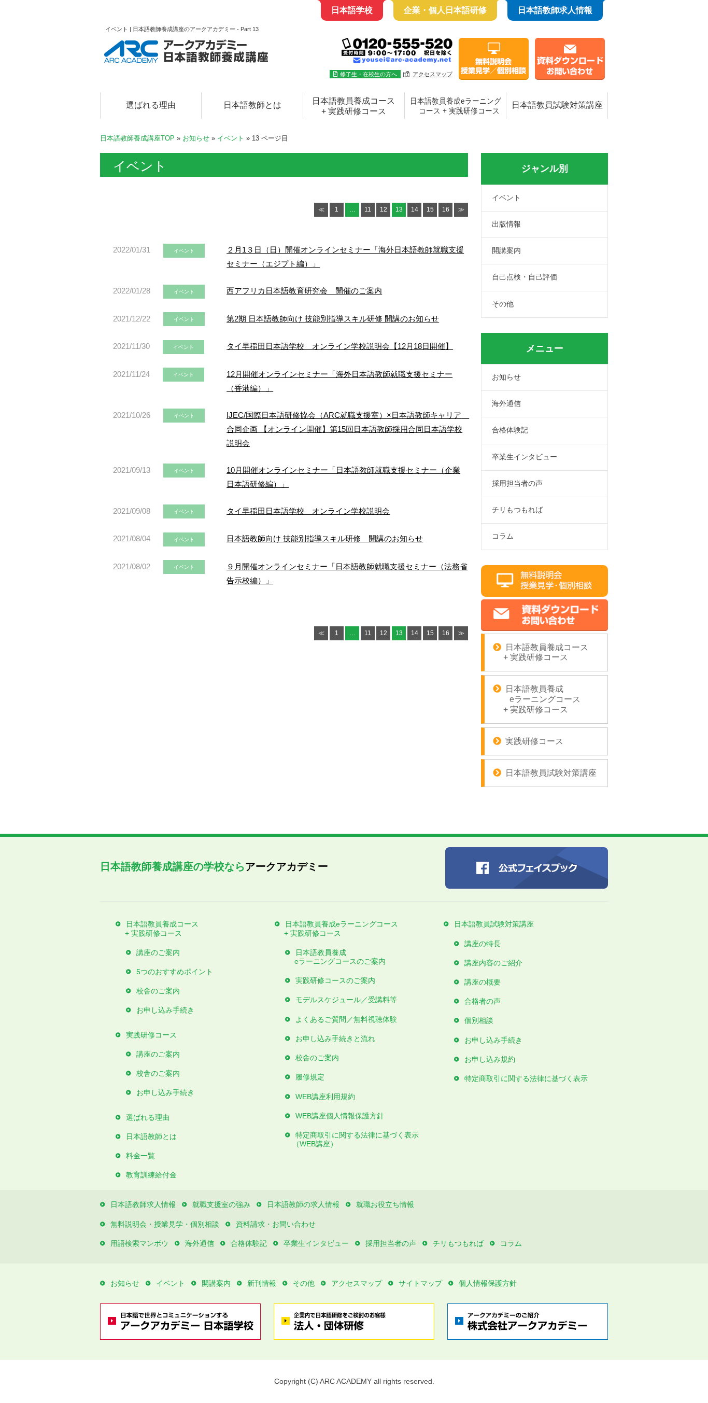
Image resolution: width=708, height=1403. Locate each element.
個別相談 (478, 1020)
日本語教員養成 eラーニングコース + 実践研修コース (536, 698)
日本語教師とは (252, 105)
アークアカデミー (214, 866)
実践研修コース (534, 741)
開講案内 (506, 250)
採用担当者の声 (517, 483)
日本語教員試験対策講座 (557, 105)
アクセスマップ (432, 74)
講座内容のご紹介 (493, 963)
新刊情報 (261, 1283)
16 (445, 209)
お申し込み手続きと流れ (335, 1038)
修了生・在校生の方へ (368, 74)
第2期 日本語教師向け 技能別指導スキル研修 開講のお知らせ (332, 318)
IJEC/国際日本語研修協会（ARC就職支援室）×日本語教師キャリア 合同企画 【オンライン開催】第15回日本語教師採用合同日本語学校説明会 (347, 429)
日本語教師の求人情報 (303, 1204)
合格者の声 (482, 1001)
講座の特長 (482, 943)
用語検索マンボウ (139, 1243)
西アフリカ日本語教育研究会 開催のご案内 (304, 290)
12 (383, 209)
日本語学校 (352, 10)
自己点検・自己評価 (524, 277)
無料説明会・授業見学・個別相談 (164, 1224)
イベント (230, 138)
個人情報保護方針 (488, 1283)
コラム (503, 536)
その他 (503, 304)
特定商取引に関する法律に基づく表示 (526, 1078)
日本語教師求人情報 (555, 10)
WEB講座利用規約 (325, 1096)
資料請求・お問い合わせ (276, 1224)
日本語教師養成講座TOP (137, 138)
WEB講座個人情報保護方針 (339, 1116)
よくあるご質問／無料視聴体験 (346, 1019)
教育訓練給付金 (151, 1175)
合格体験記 (510, 430)
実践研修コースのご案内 (335, 980)
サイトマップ (420, 1283)
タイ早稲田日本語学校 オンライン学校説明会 (308, 511)
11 (367, 209)
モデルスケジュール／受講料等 (346, 999)
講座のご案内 (158, 952)
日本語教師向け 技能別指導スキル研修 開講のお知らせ (324, 538)
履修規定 (309, 1077)
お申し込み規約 (489, 1059)
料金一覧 (140, 1156)
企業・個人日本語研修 (445, 10)
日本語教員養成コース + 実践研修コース (353, 106)
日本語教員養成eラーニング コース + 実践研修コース (455, 106)
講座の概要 (482, 982)
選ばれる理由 (151, 105)
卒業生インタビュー (524, 457)
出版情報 (506, 224)
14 (414, 209)
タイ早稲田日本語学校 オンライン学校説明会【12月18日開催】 (339, 346)
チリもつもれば (517, 510)
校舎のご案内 (158, 991)
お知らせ (195, 138)
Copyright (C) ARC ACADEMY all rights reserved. (354, 1381)
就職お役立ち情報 (385, 1204)
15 (430, 209)
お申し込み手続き (165, 1010)
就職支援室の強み (221, 1204)
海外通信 (506, 403)
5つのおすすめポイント (174, 971)
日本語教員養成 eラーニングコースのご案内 (335, 956)
